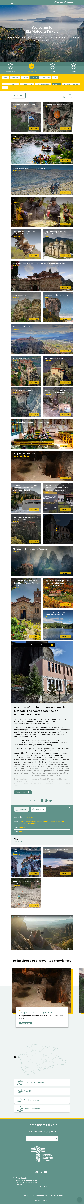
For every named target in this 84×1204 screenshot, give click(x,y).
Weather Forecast (31, 1100)
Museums (56, 84)
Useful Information (32, 1109)
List (64, 97)
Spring (61, 821)
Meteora (22, 827)
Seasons (25, 77)
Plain (5, 84)
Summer (22, 823)
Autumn (39, 821)
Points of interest (27, 84)
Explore (34, 77)
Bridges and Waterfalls (71, 84)
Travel (5, 77)
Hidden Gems (45, 77)
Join (55, 1138)
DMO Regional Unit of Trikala (27, 1183)
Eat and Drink (10, 72)
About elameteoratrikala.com (27, 1180)
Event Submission (23, 1178)
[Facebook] (36, 1172)
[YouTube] (45, 1172)
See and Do (31, 72)
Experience (15, 77)
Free (55, 77)
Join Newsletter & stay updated (42, 1132)
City (5, 87)
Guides (52, 72)
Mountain (14, 84)
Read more (25, 1023)
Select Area (17, 95)
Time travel (31, 823)
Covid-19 (27, 1091)
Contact (19, 1185)
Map (70, 97)
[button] (19, 1033)
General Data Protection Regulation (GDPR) (33, 1187)
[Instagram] (41, 1172)
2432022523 (18, 841)
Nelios (46, 1200)
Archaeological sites (43, 84)
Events (73, 72)
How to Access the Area (34, 1082)
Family (45, 821)
